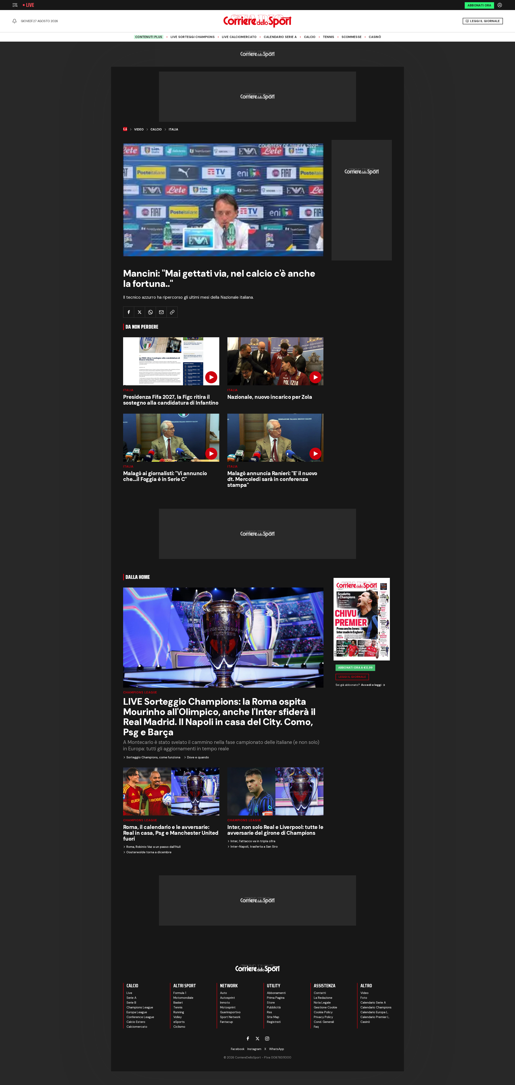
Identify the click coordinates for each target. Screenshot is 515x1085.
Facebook (237, 1049)
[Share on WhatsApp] (150, 312)
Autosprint (227, 998)
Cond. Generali (324, 1022)
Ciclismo (179, 1027)
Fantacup (226, 1022)
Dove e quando (198, 757)
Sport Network (230, 1017)
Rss (269, 1012)
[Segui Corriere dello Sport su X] (257, 1038)
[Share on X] (139, 312)
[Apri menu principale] (15, 5)
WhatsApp (276, 1049)
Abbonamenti (276, 993)
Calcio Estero (136, 1022)
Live (30, 5)
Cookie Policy (323, 1012)
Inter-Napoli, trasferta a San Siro (254, 847)
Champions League (140, 692)
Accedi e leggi (371, 685)
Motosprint (228, 1007)
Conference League (140, 1017)
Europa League (137, 1012)
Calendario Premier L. (375, 1017)
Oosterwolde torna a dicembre (148, 852)
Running (178, 1012)
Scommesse (352, 37)
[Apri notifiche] (14, 21)
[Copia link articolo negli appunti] (172, 312)
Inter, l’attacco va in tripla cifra (253, 841)
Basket (178, 1003)
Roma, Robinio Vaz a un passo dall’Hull (153, 847)
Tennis (328, 37)
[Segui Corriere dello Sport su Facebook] (247, 1038)
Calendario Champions (375, 1007)
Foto (363, 998)
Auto (223, 993)
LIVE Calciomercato (239, 37)
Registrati (274, 1022)
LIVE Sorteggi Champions (193, 37)
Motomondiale (183, 998)
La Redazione (323, 998)
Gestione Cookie (325, 1007)
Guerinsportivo (230, 1012)
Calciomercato (137, 1027)
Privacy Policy (323, 1017)
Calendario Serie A (280, 37)
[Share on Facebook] (128, 312)
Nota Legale (322, 1003)
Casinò (375, 37)
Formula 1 (179, 993)
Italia (173, 129)
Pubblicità (274, 1007)
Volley (177, 1017)
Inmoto (225, 1003)
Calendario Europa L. (374, 1012)
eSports (179, 1022)
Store (271, 1003)
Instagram (254, 1049)
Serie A (131, 998)
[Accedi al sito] (500, 5)
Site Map (273, 1017)
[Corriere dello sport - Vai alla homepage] (257, 21)
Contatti (320, 993)
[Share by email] (161, 312)
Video (139, 129)
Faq (316, 1027)
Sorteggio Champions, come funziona (153, 757)
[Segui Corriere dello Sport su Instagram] (267, 1038)
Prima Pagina (275, 998)
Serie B (131, 1003)
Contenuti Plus (148, 37)
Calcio (310, 37)
